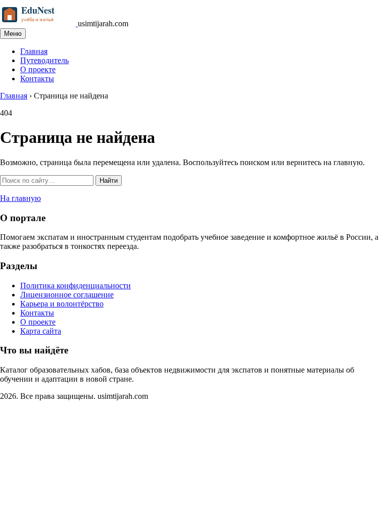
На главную (20, 198)
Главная (33, 51)
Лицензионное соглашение (67, 294)
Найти (109, 180)
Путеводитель (44, 60)
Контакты (37, 78)
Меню (13, 33)
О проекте (38, 69)
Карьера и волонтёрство (62, 303)
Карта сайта (40, 331)
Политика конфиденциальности (75, 285)
